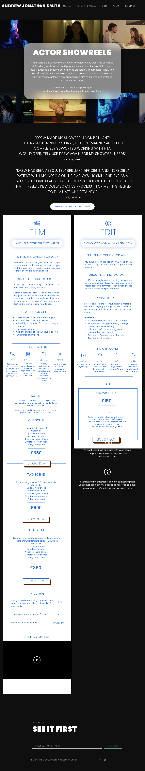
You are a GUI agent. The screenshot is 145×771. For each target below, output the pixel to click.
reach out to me (70, 91)
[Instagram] (100, 759)
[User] (116, 355)
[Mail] (83, 355)
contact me (39, 405)
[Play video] (36, 659)
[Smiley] (60, 354)
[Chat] (100, 355)
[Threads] (105, 759)
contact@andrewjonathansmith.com (111, 488)
